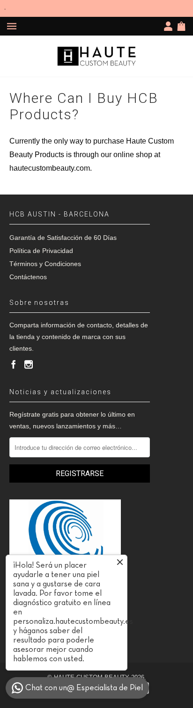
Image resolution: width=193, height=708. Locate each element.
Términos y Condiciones (45, 263)
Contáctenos (28, 277)
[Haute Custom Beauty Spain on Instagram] (28, 364)
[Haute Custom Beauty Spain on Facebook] (13, 364)
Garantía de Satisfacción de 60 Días (63, 237)
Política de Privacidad (41, 250)
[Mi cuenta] (170, 26)
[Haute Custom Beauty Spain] (96, 56)
